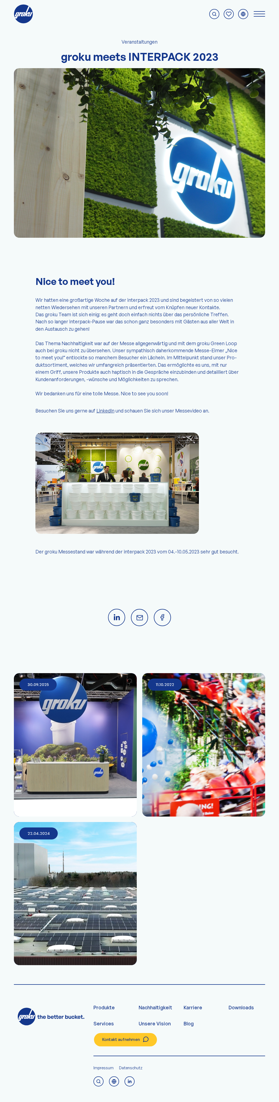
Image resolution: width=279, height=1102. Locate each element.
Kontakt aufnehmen (121, 1039)
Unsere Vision (155, 1023)
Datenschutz (130, 1067)
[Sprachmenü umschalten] (243, 14)
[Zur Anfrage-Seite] (229, 14)
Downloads (241, 1007)
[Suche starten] (214, 14)
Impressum (103, 1067)
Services (103, 1023)
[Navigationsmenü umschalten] (259, 14)
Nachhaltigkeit (155, 1007)
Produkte (104, 1007)
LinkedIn (105, 411)
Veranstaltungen (139, 42)
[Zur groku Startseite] (23, 13)
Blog (189, 1023)
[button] (12, 1090)
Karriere (193, 1007)
